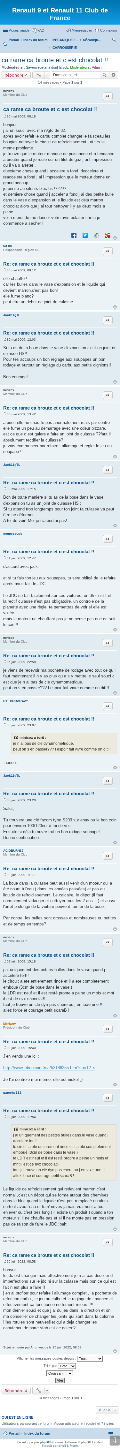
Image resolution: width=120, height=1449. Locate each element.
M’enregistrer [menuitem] (82, 30)
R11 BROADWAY (15, 701)
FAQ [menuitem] (40, 30)
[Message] (5, 116)
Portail (14, 40)
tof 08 (7, 246)
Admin (96, 67)
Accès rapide (19, 30)
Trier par (51, 1366)
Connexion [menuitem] (108, 30)
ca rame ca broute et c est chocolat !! (55, 60)
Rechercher (104, 75)
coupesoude (12, 533)
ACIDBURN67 (13, 850)
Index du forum (37, 1433)
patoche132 (12, 1092)
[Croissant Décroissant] (60, 1373)
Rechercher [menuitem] (114, 40)
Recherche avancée (113, 75)
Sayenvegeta (36, 67)
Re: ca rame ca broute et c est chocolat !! (48, 264)
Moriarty (9, 1023)
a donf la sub (58, 67)
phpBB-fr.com (68, 1445)
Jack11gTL (11, 315)
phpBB (45, 1442)
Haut (115, 238)
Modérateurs (80, 67)
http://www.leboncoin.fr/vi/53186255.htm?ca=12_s (49, 1067)
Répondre (13, 75)
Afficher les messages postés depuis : (47, 1358)
